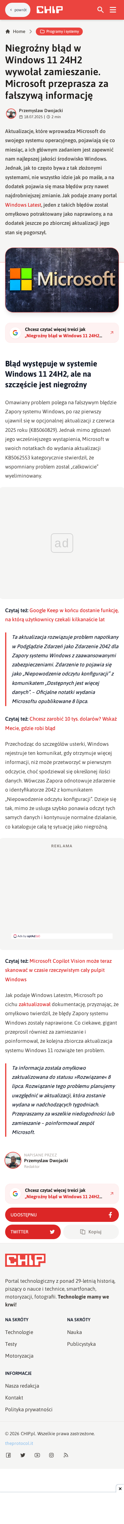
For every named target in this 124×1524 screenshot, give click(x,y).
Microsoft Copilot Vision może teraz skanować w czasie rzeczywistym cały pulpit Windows (58, 970)
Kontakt (14, 1398)
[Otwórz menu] (113, 10)
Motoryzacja (19, 1356)
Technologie (19, 1332)
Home (19, 31)
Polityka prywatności (29, 1409)
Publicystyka (81, 1344)
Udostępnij (24, 1214)
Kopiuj (94, 1231)
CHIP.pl (28, 1433)
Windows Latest (23, 205)
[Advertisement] (62, 891)
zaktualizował (35, 1004)
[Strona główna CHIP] (50, 9)
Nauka (74, 1332)
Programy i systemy (62, 31)
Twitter (19, 1231)
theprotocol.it (19, 1443)
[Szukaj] (100, 10)
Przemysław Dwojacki (41, 110)
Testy (11, 1344)
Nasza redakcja (22, 1386)
